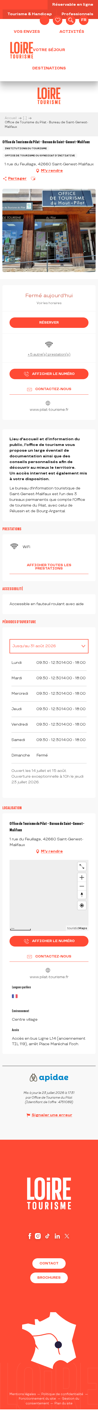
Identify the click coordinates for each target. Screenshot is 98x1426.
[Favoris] (57, 20)
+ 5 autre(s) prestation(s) (49, 354)
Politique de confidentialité (62, 1394)
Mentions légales (23, 1394)
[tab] (44, 646)
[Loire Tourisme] (21, 50)
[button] (70, 20)
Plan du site (63, 1403)
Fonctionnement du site (37, 1399)
